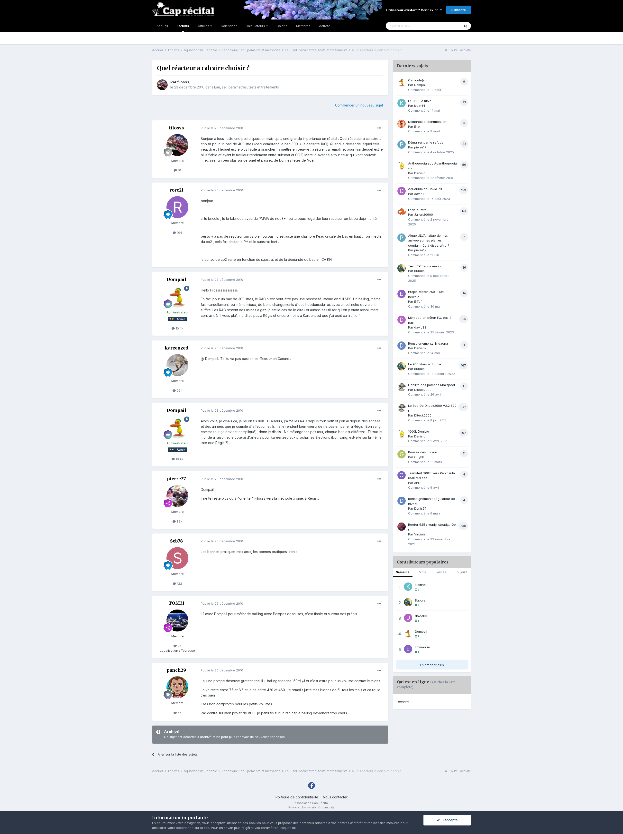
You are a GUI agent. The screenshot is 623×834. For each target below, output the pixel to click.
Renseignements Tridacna (428, 343)
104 (179, 232)
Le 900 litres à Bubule (424, 364)
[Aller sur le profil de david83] (401, 320)
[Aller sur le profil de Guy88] (401, 454)
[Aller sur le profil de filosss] (162, 84)
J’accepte (449, 820)
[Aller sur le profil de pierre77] (177, 496)
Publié (222, 128)
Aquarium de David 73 (425, 189)
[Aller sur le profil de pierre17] (401, 144)
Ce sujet (448, 26)
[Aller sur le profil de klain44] (401, 103)
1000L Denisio (418, 431)
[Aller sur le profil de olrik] (401, 475)
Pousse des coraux (423, 452)
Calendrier (229, 26)
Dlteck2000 (422, 390)
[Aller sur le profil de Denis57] (401, 345)
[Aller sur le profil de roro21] (177, 207)
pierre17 (420, 147)
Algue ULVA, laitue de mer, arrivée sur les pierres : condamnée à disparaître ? (428, 240)
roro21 (176, 190)
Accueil (162, 26)
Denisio (419, 173)
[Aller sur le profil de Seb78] (177, 558)
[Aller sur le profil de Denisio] (401, 165)
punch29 (176, 670)
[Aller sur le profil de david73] (401, 191)
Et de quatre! (417, 210)
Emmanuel (423, 647)
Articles (204, 26)
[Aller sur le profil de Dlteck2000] (401, 387)
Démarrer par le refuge (425, 142)
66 (179, 713)
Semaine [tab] (403, 572)
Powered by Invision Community (311, 807)
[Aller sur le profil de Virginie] (401, 527)
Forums (183, 26)
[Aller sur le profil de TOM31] (177, 620)
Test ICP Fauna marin (424, 266)
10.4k (179, 328)
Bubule (419, 271)
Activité (324, 26)
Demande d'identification (427, 122)
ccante (403, 702)
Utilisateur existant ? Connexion (413, 10)
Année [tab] (441, 572)
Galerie (281, 26)
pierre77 (176, 479)
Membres (303, 26)
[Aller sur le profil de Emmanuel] (408, 649)
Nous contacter (335, 797)
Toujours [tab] (461, 572)
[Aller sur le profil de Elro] (401, 124)
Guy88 (419, 457)
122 (179, 583)
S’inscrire (458, 10)
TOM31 (176, 603)
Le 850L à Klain (419, 101)
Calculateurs (256, 26)
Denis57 (420, 348)
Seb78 (176, 541)
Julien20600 (423, 214)
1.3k (179, 521)
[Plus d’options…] (379, 128)
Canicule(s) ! (417, 80)
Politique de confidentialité (296, 797)
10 (179, 170)
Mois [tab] (422, 572)
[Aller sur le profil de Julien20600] (401, 212)
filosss (183, 82)
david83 (420, 327)
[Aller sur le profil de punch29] (177, 687)
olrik (417, 483)
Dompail (176, 279)
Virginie (420, 534)
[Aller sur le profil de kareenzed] (177, 365)
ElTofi (418, 301)
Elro (417, 126)
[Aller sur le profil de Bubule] (401, 268)
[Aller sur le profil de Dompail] (177, 297)
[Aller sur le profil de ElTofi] (401, 294)
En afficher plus (432, 665)
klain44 (419, 105)
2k (179, 646)
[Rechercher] (465, 26)
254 (179, 390)
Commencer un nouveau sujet (359, 105)
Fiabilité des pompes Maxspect (431, 385)
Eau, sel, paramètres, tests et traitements (246, 87)
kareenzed (176, 348)
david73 (420, 194)
